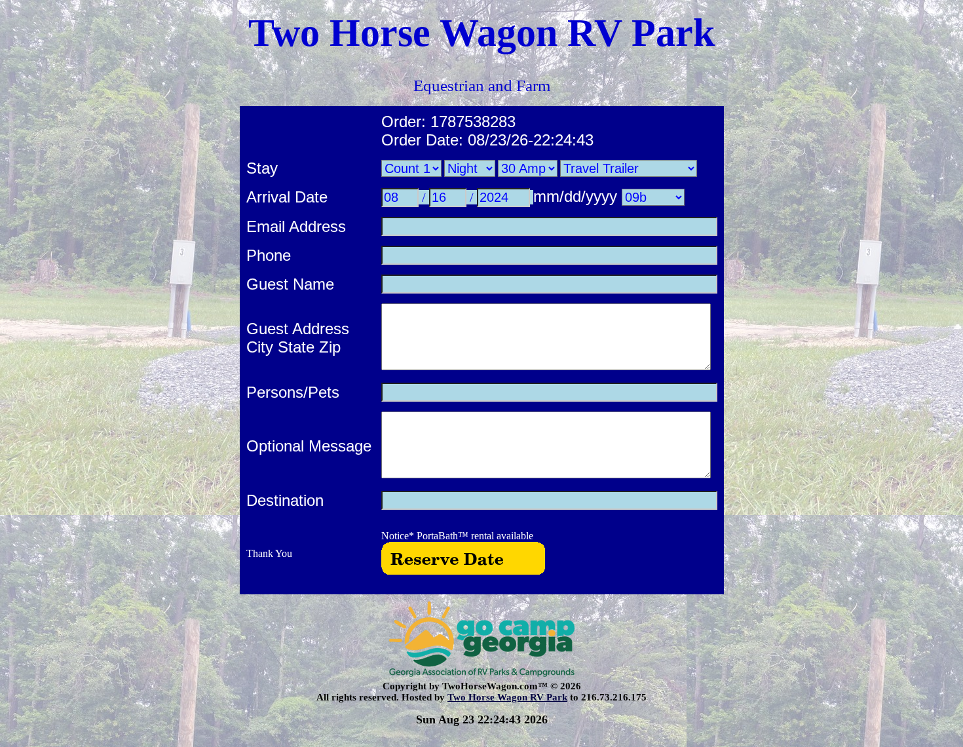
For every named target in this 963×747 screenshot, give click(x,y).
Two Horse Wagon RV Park (507, 697)
